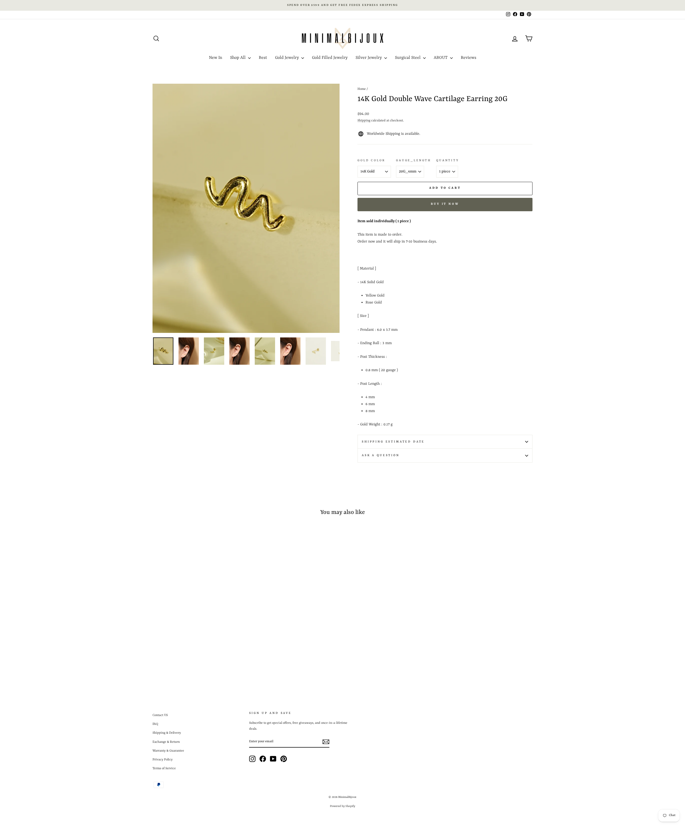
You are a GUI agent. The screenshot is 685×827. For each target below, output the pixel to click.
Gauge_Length (413, 160)
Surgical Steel (408, 57)
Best (263, 57)
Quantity (447, 160)
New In (215, 57)
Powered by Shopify (342, 806)
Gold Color (371, 160)
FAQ (155, 724)
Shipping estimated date (393, 441)
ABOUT (441, 57)
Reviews (468, 57)
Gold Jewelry (287, 57)
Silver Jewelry (369, 57)
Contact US (160, 715)
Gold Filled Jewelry (330, 57)
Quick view (198, 643)
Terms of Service (164, 768)
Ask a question (380, 455)
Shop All (238, 57)
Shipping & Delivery (167, 733)
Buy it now (445, 204)
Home (361, 89)
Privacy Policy (163, 759)
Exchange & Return (166, 742)
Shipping (363, 120)
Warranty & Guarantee (168, 751)
